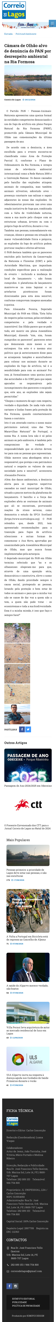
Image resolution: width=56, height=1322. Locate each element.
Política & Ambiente (26, 33)
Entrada (8, 33)
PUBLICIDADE (19, 1302)
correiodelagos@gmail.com (26, 1271)
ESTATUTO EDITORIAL (23, 1298)
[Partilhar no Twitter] (28, 729)
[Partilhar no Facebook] (22, 729)
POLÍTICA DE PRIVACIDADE (26, 1305)
